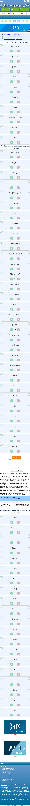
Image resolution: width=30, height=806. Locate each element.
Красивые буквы (6, 780)
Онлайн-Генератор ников (8, 777)
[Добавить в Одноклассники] (6, 21)
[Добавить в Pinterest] (27, 21)
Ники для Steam (6, 772)
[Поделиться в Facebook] (14, 21)
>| (19, 458)
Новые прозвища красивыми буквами (13, 36)
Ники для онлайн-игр (7, 771)
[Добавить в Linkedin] (18, 21)
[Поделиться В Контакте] (2, 21)
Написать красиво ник (7, 779)
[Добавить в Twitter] (23, 21)
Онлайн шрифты (6, 782)
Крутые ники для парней (8, 768)
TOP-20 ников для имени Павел (12, 34)
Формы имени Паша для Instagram (13, 39)
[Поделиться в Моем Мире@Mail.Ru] (10, 21)
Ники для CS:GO (6, 773)
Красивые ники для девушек (8, 769)
